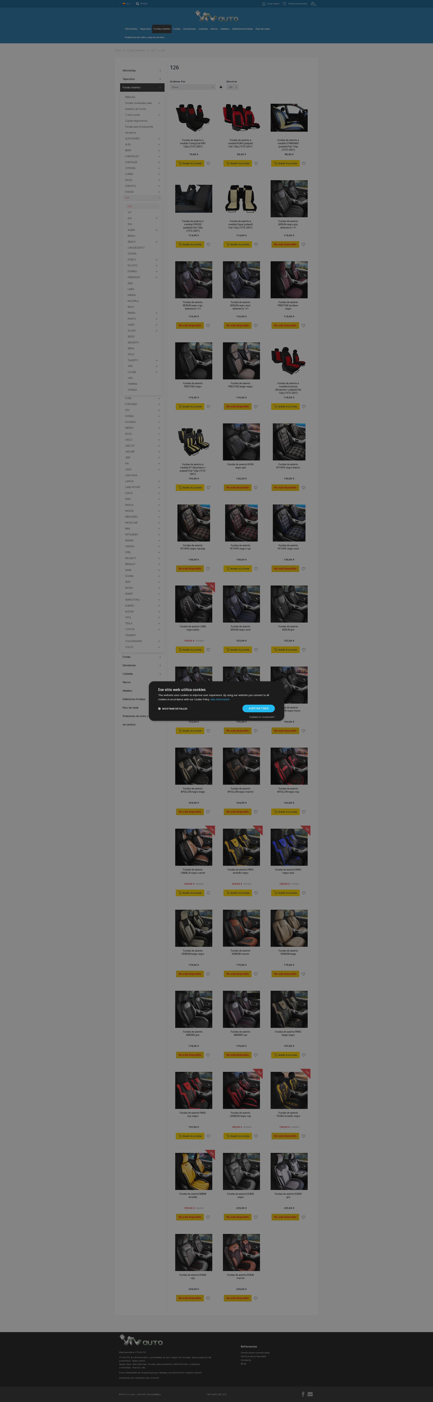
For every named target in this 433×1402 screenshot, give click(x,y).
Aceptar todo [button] (258, 708)
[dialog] (216, 701)
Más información (220, 699)
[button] (172, 708)
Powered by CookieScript (262, 717)
